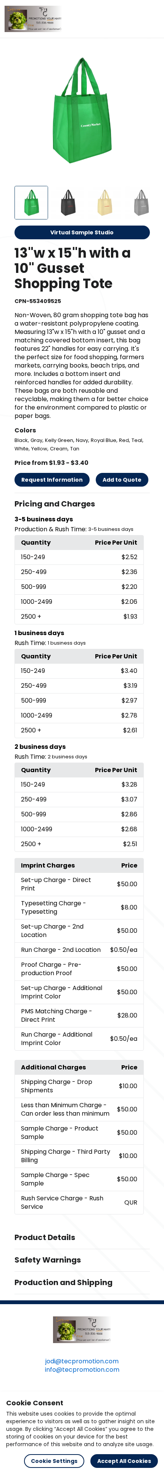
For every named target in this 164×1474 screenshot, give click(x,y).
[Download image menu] (140, 54)
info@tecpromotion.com (82, 1369)
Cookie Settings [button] (54, 1461)
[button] (82, 504)
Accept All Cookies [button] (124, 1461)
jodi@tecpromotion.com (82, 1361)
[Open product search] (135, 19)
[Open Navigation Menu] (151, 19)
